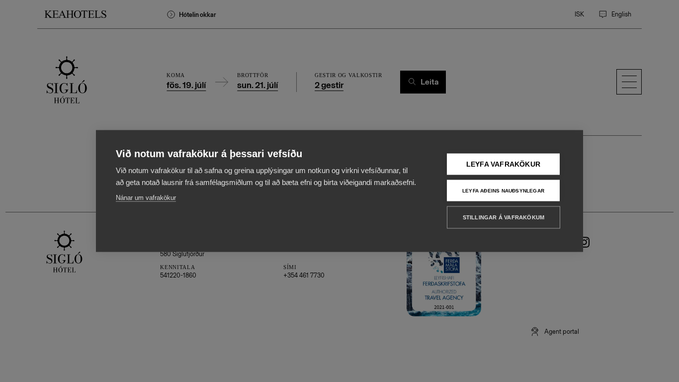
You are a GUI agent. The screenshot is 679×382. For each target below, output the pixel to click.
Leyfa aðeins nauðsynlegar (503, 190)
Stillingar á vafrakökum (504, 217)
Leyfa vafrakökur (503, 164)
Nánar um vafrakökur (146, 197)
